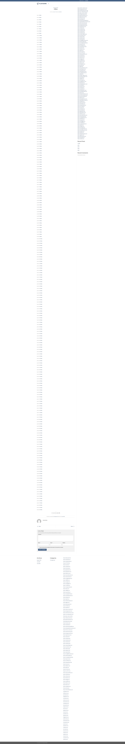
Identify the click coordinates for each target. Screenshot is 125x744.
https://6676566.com (66, 559)
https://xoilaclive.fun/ (81, 31)
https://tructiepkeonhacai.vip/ (83, 42)
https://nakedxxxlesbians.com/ (83, 93)
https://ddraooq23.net (67, 557)
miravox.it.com (65, 730)
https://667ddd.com (66, 605)
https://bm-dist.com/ (81, 51)
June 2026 (38, 563)
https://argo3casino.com (67, 634)
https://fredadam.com (67, 686)
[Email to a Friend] (56, 513)
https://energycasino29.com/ (82, 25)
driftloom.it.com (66, 693)
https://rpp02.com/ (81, 132)
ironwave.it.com (66, 698)
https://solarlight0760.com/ (82, 128)
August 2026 (39, 560)
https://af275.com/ (81, 92)
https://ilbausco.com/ (81, 61)
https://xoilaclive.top (66, 638)
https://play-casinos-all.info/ (82, 12)
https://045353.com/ (81, 118)
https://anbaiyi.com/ (81, 131)
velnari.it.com (65, 739)
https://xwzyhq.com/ (81, 88)
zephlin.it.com (65, 734)
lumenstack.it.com (66, 720)
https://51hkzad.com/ (81, 108)
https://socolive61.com (67, 646)
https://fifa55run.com (66, 573)
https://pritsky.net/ (81, 65)
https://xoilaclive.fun (66, 641)
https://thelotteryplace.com (68, 600)
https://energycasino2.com (67, 610)
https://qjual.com (66, 667)
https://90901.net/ (81, 78)
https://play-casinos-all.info (67, 616)
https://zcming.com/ (81, 85)
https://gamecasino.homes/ (82, 16)
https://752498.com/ (81, 122)
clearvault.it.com (66, 705)
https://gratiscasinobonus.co (68, 619)
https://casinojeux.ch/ (81, 19)
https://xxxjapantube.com (67, 586)
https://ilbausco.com (66, 682)
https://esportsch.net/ (81, 44)
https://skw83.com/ (81, 138)
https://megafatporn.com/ (82, 81)
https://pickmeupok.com (67, 604)
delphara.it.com (65, 710)
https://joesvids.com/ (81, 82)
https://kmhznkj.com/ (81, 110)
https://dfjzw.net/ (80, 73)
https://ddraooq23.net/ (81, 102)
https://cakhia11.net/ (81, 37)
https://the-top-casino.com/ (82, 22)
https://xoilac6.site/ (81, 27)
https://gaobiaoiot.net (67, 569)
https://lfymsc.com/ (81, 62)
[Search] (48, 4)
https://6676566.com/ (81, 103)
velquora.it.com (65, 706)
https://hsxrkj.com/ (81, 107)
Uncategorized (55, 7)
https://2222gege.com (67, 583)
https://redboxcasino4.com (67, 617)
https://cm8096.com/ (81, 60)
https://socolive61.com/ (82, 35)
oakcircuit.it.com (66, 718)
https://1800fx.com (66, 580)
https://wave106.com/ (81, 127)
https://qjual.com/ (81, 50)
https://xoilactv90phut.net (67, 645)
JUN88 (79, 143)
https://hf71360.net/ (81, 106)
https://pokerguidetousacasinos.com (69, 628)
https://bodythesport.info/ (82, 46)
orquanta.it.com (66, 737)
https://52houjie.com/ (81, 80)
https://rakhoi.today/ (81, 36)
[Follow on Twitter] (86, 0)
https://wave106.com (66, 592)
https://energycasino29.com (68, 633)
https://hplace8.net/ (81, 77)
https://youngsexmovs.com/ (82, 98)
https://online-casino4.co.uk (68, 609)
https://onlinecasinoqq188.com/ (83, 20)
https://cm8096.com (66, 681)
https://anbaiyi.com (66, 597)
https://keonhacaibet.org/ (82, 41)
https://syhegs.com (66, 679)
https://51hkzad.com (66, 566)
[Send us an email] (87, 0)
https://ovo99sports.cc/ (81, 45)
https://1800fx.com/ (81, 126)
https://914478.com (66, 674)
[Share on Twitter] (54, 513)
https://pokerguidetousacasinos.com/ (84, 21)
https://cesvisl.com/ (81, 47)
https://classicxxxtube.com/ (82, 96)
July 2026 (38, 561)
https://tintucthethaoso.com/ (82, 67)
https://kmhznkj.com (66, 568)
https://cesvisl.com (66, 664)
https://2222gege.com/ (81, 121)
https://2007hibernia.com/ (82, 71)
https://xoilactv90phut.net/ (82, 34)
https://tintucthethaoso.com (68, 689)
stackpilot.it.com (66, 691)
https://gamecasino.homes (67, 621)
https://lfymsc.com (66, 684)
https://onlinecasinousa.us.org (68, 612)
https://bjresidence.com (67, 571)
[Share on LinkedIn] (59, 513)
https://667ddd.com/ (81, 137)
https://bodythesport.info (67, 662)
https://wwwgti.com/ (81, 120)
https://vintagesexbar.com (67, 578)
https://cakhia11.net (66, 650)
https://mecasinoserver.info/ (82, 24)
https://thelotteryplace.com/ (82, 133)
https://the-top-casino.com (67, 629)
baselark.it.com (65, 725)
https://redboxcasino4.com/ (82, 14)
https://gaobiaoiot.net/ (81, 111)
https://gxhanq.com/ (81, 97)
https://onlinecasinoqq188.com (68, 626)
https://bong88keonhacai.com (68, 653)
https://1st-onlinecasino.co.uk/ (83, 11)
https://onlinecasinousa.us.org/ (83, 10)
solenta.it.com (65, 732)
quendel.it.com (65, 713)
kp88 (78, 145)
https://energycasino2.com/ (82, 9)
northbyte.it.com (66, 703)
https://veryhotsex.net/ (81, 70)
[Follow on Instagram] (85, 0)
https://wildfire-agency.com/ (82, 75)
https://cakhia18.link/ (81, 39)
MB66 (40, 15)
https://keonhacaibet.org (67, 655)
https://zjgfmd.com (66, 602)
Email (51, 542)
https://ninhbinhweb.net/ (82, 105)
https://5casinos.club (66, 622)
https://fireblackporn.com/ (82, 90)
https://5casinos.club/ (81, 17)
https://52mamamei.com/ (82, 116)
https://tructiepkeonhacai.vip (68, 657)
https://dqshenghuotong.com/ (83, 100)
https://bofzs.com (66, 588)
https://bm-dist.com (66, 669)
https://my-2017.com (66, 670)
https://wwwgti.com (66, 581)
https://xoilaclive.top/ (81, 29)
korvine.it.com (65, 729)
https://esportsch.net (66, 658)
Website (64, 542)
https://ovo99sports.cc (67, 660)
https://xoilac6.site (66, 636)
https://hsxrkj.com (66, 564)
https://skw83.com (66, 607)
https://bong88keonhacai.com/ (83, 40)
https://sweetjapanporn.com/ (82, 83)
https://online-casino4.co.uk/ (82, 7)
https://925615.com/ (81, 86)
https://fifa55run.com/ (81, 113)
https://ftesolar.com (66, 677)
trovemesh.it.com (66, 722)
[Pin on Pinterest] (57, 513)
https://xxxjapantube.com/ (82, 123)
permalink (63, 516)
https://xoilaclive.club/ (81, 30)
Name (39, 542)
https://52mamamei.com (67, 576)
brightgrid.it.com (66, 696)
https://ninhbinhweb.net (67, 561)
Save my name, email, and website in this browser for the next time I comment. (51, 547)
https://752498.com (66, 585)
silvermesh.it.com (66, 701)
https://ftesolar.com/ (81, 57)
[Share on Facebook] (52, 513)
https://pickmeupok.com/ (82, 136)
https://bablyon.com (66, 665)
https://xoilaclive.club (66, 640)
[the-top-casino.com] (42, 4)
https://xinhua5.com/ (81, 56)
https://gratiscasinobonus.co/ (82, 15)
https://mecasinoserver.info (67, 631)
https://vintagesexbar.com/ (82, 117)
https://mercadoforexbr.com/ (82, 115)
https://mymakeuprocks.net (68, 595)
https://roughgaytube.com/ (82, 72)
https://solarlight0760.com (67, 593)
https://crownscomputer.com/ (83, 95)
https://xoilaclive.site (66, 643)
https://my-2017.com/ (81, 52)
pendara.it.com (65, 715)
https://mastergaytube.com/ (82, 91)
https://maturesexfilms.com (67, 672)
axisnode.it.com (65, 694)
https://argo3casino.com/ (82, 26)
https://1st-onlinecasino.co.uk (68, 614)
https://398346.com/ (81, 101)
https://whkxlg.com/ (81, 87)
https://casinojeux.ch (66, 624)
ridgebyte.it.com (66, 717)
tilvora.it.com (65, 708)
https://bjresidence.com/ (82, 112)
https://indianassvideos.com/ (82, 76)
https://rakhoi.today (66, 648)
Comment (40, 534)
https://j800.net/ (80, 66)
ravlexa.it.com (65, 727)
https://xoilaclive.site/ (81, 32)
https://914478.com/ (81, 55)
